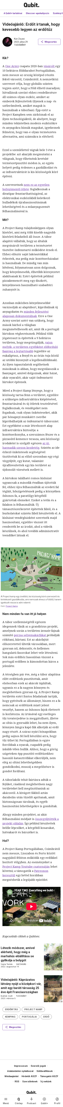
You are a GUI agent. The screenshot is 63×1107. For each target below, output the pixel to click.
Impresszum (21, 1066)
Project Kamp (12, 606)
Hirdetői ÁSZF (29, 1076)
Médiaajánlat (11, 1076)
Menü (6, 1103)
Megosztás (51, 41)
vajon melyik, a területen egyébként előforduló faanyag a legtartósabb (30, 347)
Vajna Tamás (7, 964)
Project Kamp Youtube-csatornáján (26, 866)
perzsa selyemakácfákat (30, 635)
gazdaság (21, 964)
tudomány (20, 45)
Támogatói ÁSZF (49, 1076)
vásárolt (49, 66)
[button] (11, 1009)
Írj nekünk (46, 1081)
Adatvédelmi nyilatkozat (20, 1071)
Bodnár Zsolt (7, 996)
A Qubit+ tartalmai (13, 13)
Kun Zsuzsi (19, 39)
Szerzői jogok (38, 1066)
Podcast (31, 1103)
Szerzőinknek (29, 1081)
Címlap (18, 1103)
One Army (12, 66)
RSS (17, 1081)
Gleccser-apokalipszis (37, 13)
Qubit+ (44, 1103)
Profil (57, 1103)
